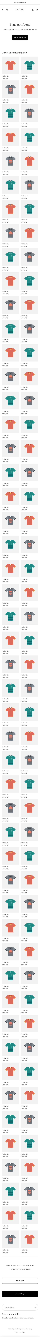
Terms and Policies (20, 1332)
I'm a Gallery (20, 1294)
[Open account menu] (32, 10)
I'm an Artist (20, 1281)
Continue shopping (20, 37)
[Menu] (2, 9)
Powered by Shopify (27, 1329)
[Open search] (7, 10)
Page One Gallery (16, 1329)
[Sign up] (35, 1307)
